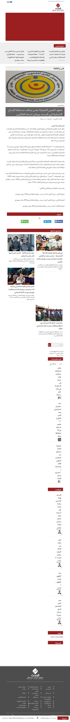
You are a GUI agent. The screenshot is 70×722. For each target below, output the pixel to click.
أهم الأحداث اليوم (34, 690)
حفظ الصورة (61, 105)
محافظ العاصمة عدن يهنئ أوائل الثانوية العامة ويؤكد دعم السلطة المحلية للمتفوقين (23, 718)
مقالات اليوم (22, 705)
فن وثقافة (35, 697)
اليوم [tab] (60, 363)
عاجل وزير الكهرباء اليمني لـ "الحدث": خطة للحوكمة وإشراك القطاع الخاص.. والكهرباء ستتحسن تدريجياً (36, 55)
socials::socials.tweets (57, 637)
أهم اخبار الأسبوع (33, 703)
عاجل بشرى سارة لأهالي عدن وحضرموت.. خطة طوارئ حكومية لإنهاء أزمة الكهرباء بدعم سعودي (14, 55)
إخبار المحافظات (33, 687)
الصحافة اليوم (22, 697)
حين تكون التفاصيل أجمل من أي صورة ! (58, 607)
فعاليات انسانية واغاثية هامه (47, 698)
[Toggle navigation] (60, 14)
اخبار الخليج (48, 703)
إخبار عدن (48, 689)
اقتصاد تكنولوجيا (21, 701)
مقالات (49, 705)
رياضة (24, 689)
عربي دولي (48, 693)
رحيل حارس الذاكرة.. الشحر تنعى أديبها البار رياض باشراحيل (21, 254)
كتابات (24, 703)
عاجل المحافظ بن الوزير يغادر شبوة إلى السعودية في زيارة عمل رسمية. (58, 381)
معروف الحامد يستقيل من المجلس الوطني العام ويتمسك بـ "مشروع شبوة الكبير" (58, 462)
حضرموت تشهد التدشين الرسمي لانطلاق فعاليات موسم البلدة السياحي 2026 (49, 325)
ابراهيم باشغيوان (58, 528)
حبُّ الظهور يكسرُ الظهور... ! (58, 578)
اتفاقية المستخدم (21, 707)
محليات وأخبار (22, 687)
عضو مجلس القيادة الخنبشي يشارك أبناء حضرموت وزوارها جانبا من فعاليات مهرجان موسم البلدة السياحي (21, 289)
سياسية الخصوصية (35, 708)
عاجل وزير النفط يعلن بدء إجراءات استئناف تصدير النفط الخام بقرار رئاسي (57, 54)
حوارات (24, 693)
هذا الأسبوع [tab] (53, 363)
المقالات (58, 489)
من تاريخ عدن (47, 701)
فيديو (49, 707)
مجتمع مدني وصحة (35, 694)
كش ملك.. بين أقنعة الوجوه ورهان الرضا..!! (58, 548)
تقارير (49, 687)
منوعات (36, 701)
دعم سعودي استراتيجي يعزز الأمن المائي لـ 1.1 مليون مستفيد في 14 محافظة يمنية (57, 419)
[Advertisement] (35, 29)
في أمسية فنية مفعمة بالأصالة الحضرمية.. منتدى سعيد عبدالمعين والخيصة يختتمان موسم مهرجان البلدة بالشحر (49, 257)
